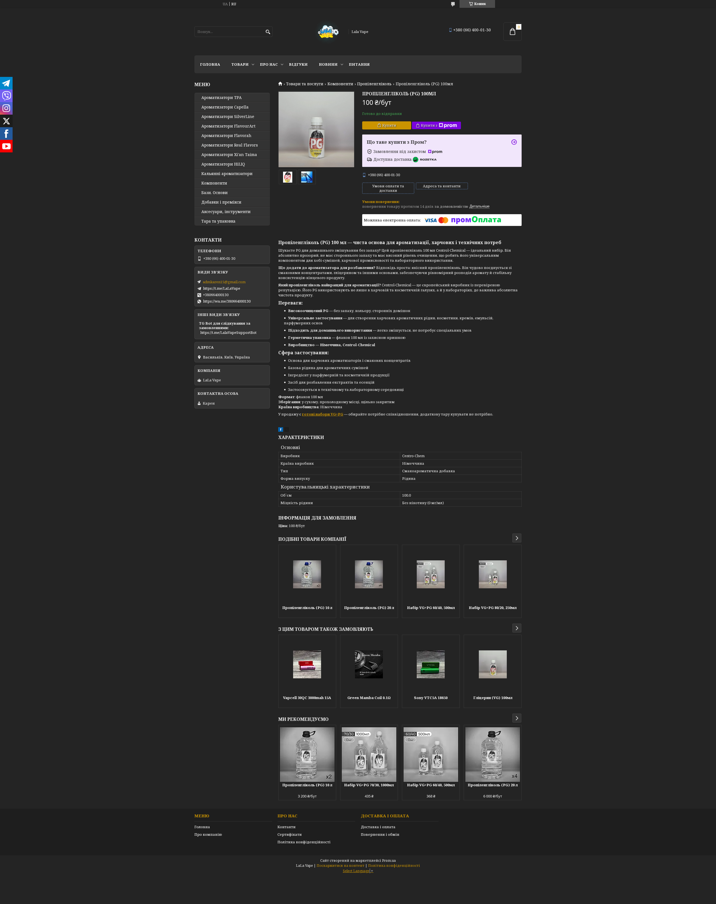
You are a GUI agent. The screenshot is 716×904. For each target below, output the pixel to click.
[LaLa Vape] (326, 31)
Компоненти (340, 84)
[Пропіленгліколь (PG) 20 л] (369, 574)
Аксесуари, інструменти (226, 211)
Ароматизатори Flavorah (226, 135)
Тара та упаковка (218, 221)
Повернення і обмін (380, 834)
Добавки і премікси (221, 202)
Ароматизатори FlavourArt (228, 126)
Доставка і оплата (378, 826)
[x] (286, 430)
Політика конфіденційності (304, 841)
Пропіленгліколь (374, 84)
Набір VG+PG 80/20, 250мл (493, 607)
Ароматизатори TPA (221, 97)
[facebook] (280, 430)
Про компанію (208, 834)
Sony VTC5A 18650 (430, 697)
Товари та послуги (304, 84)
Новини (328, 64)
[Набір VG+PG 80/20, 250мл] (492, 574)
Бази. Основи (214, 192)
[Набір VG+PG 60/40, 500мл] (431, 574)
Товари (240, 64)
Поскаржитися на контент (340, 865)
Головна (210, 64)
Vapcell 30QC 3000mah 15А (307, 697)
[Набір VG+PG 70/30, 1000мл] (369, 754)
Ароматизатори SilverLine (227, 116)
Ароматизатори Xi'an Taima (229, 154)
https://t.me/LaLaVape (221, 288)
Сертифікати (289, 834)
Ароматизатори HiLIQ (223, 164)
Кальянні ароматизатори (227, 173)
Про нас (269, 64)
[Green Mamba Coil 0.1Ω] (369, 664)
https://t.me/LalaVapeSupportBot (228, 332)
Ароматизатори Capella (225, 107)
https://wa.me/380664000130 (227, 301)
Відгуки (298, 64)
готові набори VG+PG (322, 414)
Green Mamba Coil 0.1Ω (369, 697)
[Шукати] (268, 32)
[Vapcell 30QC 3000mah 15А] (307, 664)
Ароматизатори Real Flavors (229, 145)
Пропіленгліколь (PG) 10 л (307, 607)
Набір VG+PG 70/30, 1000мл (369, 784)
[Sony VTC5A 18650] (431, 664)
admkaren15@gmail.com (224, 282)
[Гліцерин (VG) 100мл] (492, 664)
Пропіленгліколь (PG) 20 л (369, 607)
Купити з (429, 125)
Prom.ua (389, 860)
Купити (389, 125)
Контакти (286, 826)
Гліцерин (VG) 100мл (492, 697)
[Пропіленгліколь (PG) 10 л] (307, 574)
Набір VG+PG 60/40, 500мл (431, 607)
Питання (359, 64)
